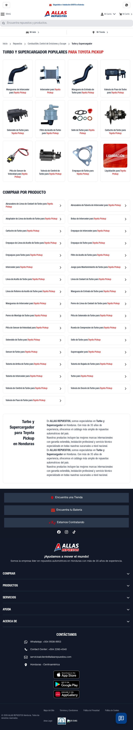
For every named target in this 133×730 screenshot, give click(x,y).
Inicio (5, 44)
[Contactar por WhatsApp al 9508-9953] (126, 5)
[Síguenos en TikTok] (74, 532)
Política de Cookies (112, 711)
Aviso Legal (48, 721)
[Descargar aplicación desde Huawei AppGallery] (66, 694)
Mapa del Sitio (49, 711)
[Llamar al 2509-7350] (6, 5)
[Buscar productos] (3, 23)
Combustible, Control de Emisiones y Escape (47, 44)
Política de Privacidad (91, 711)
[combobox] (66, 23)
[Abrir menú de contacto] (121, 718)
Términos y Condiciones (69, 711)
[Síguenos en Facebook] (59, 532)
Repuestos (17, 44)
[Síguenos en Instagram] (66, 532)
